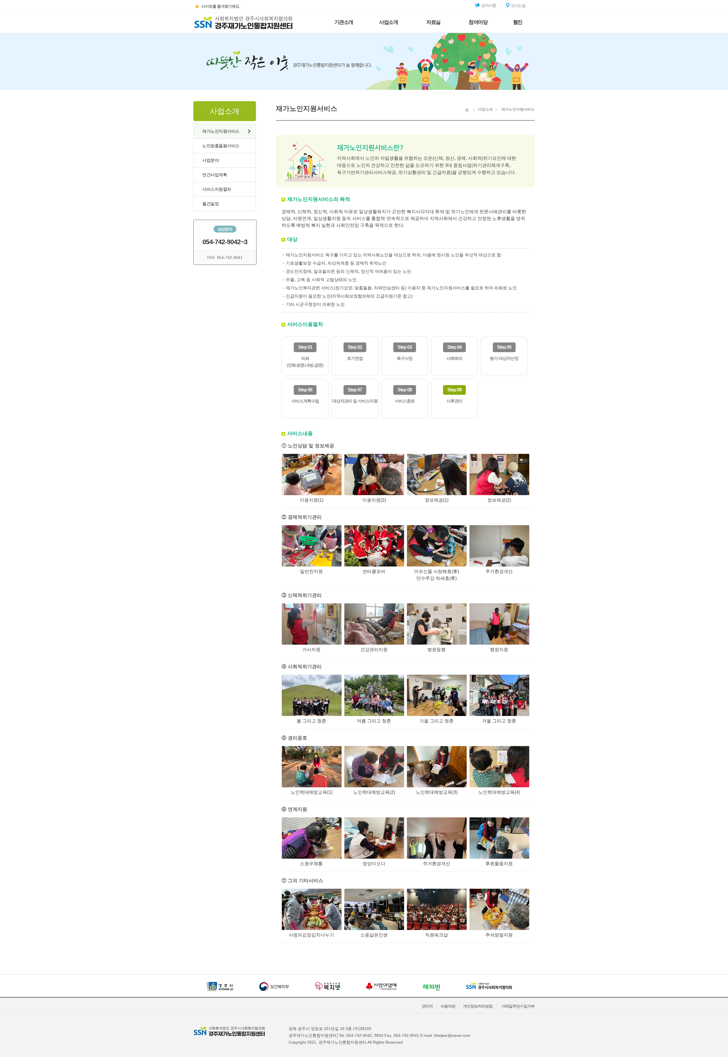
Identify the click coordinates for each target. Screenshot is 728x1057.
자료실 (433, 22)
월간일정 (210, 203)
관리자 (427, 1006)
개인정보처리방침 (478, 1006)
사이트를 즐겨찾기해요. (220, 6)
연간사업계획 (214, 174)
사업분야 (210, 160)
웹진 (517, 22)
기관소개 (343, 22)
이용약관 (447, 1006)
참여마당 (478, 22)
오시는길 (518, 5)
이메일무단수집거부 (518, 1006)
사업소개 (388, 22)
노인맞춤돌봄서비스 (220, 145)
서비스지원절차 (216, 189)
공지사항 (488, 5)
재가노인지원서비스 (220, 131)
